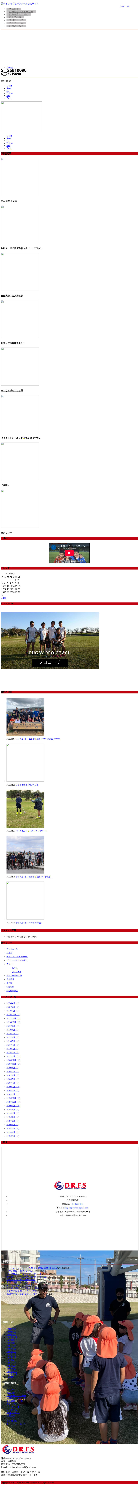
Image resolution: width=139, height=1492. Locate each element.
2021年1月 (13, 1056)
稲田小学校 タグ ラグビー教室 (22, 1294)
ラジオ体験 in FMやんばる (27, 784)
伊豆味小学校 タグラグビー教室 (23, 1288)
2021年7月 (13, 1034)
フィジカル (16, 972)
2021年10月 (13, 1022)
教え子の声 (15, 17)
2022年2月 (13, 1007)
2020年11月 (13, 1064)
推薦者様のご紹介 (18, 14)
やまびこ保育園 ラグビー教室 (22, 1291)
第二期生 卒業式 (9, 200)
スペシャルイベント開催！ (20, 1285)
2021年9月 (13, 1026)
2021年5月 (13, 1041)
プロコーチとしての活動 (17, 960)
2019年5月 (13, 1121)
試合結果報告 (12, 991)
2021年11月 (13, 1018)
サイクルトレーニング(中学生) (28, 922)
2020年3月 (13, 1087)
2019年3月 (13, 1129)
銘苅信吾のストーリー (21, 11)
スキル (15, 968)
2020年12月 (13, 1060)
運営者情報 (12, 1421)
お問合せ (11, 1415)
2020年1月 (13, 1094)
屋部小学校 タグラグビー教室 (22, 1282)
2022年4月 (13, 1003)
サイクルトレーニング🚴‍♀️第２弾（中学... (21, 437)
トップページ (13, 1390)
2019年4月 (13, 1125)
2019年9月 (13, 1106)
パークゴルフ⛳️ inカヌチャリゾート (31, 830)
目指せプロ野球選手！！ (13, 343)
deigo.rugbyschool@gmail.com (76, 1208)
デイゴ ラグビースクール (17, 957)
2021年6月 (13, 1037)
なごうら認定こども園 (12, 390)
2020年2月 (13, 1091)
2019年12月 (13, 1098)
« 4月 (3, 598)
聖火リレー (6, 532)
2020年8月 (13, 1068)
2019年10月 (13, 1102)
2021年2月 (13, 1053)
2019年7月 (13, 1113)
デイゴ (9, 953)
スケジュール (16, 23)
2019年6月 (13, 1117)
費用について (16, 20)
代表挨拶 (14, 9)
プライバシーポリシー (17, 1424)
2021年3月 (13, 1049)
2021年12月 (13, 1015)
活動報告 (10, 987)
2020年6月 (13, 1075)
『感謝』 (5, 485)
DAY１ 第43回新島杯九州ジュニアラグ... (21, 248)
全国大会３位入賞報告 (12, 295)
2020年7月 (13, 1072)
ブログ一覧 (12, 1410)
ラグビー (10, 964)
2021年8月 (13, 1030)
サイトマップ (13, 1418)
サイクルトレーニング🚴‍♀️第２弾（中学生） (34, 876)
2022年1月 (13, 1011)
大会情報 (10, 979)
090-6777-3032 (77, 1204)
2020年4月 (13, 1083)
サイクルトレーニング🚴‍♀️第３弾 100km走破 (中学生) (38, 739)
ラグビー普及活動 (14, 976)
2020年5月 (13, 1079)
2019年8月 (13, 1110)
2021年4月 (13, 1045)
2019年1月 (13, 1136)
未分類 (9, 983)
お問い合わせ (16, 26)
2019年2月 (13, 1132)
